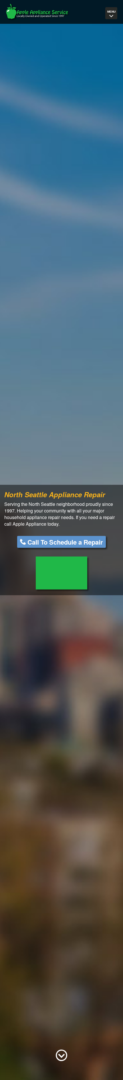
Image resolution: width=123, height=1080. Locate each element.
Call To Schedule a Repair (65, 541)
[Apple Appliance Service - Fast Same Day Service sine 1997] (37, 12)
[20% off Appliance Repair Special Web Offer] (61, 572)
